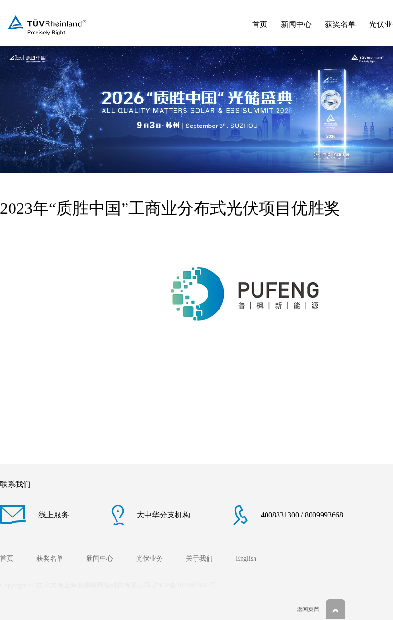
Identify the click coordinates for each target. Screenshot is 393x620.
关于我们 (199, 558)
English (246, 558)
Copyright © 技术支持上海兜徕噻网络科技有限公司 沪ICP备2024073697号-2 (111, 585)
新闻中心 (296, 24)
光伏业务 (149, 558)
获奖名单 (340, 24)
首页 (259, 24)
